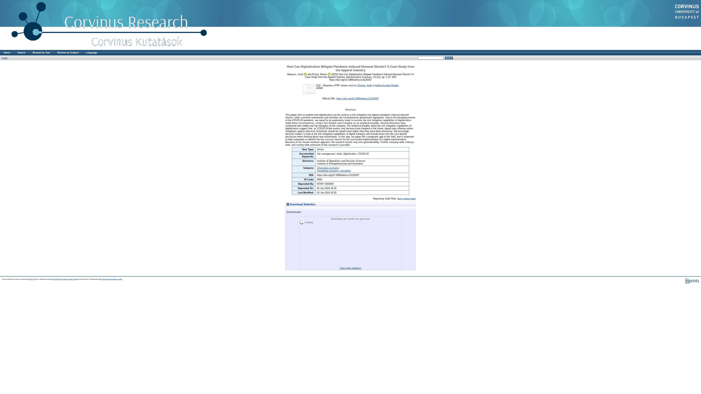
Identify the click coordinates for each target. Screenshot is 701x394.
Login (4, 58)
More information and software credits (110, 279)
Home (7, 52)
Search (21, 52)
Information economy (328, 168)
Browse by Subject (68, 52)
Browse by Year (41, 52)
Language (91, 52)
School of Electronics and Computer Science (64, 279)
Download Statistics (302, 204)
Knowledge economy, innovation (334, 170)
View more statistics (350, 268)
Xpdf (369, 85)
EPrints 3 (31, 279)
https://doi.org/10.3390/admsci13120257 (357, 98)
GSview (361, 85)
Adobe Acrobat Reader (387, 85)
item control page (406, 198)
